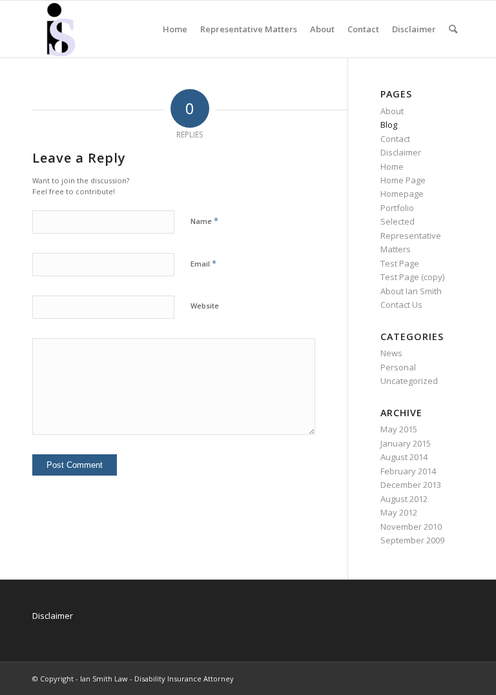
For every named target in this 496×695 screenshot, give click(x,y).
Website (205, 305)
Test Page (399, 263)
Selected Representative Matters (410, 235)
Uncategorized (409, 381)
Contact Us (401, 304)
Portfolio (397, 208)
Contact (395, 139)
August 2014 (404, 457)
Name (204, 221)
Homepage (402, 193)
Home (392, 166)
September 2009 (412, 540)
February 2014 (408, 471)
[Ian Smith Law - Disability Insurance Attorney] (60, 29)
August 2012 (404, 499)
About (392, 111)
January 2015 (405, 443)
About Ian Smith (411, 291)
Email (203, 263)
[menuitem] (175, 29)
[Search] (453, 29)
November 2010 (411, 526)
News (391, 353)
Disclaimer (400, 152)
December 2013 (410, 484)
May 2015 (398, 429)
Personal (398, 367)
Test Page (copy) (412, 277)
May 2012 (398, 512)
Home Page (403, 180)
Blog (388, 124)
